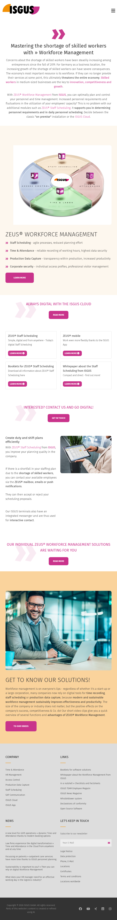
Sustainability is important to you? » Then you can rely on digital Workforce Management (29, 868)
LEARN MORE (20, 277)
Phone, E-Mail (67, 861)
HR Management (13, 775)
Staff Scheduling (13, 790)
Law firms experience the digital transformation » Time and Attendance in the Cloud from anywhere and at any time (29, 846)
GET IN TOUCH (58, 418)
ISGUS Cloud (82, 116)
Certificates (65, 871)
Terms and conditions (70, 876)
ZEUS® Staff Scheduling (56, 108)
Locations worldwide (70, 881)
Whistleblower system (71, 798)
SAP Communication (15, 795)
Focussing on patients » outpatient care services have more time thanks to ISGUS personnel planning (30, 858)
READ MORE (58, 315)
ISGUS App (10, 805)
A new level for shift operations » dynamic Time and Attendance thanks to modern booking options (30, 834)
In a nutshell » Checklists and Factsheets (80, 783)
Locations (65, 866)
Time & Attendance (14, 770)
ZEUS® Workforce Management (32, 94)
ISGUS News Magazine (71, 793)
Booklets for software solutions (75, 770)
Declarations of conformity (73, 803)
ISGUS (62, 94)
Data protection (68, 856)
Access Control (12, 780)
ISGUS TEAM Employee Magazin (75, 788)
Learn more (16, 353)
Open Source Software (71, 808)
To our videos (21, 726)
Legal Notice (66, 851)
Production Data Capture (17, 785)
